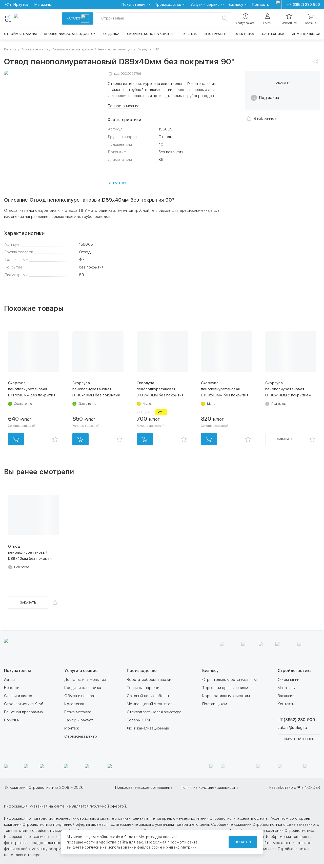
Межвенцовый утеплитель (151, 704)
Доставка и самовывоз (85, 679)
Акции (9, 679)
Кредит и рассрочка (82, 687)
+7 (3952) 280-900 (296, 719)
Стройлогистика (295, 670)
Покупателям (134, 4)
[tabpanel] (118, 237)
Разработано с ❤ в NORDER (294, 787)
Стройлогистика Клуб (23, 704)
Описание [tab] (118, 183)
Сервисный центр (80, 736)
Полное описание (123, 106)
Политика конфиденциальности (209, 787)
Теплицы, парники (143, 687)
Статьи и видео (18, 696)
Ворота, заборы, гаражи (149, 679)
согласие (93, 847)
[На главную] (32, 18)
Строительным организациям (229, 679)
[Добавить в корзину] (16, 439)
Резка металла (77, 712)
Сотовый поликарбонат (148, 696)
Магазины (286, 687)
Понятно (243, 842)
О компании (288, 679)
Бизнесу (236, 4)
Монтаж (71, 728)
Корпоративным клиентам (226, 696)
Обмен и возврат (80, 696)
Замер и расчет (78, 720)
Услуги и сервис (204, 4)
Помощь (11, 720)
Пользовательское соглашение (144, 787)
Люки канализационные (148, 728)
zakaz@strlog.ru (292, 727)
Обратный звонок (299, 739)
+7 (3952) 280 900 (303, 4)
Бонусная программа (23, 712)
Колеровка (74, 704)
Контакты (261, 4)
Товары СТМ (138, 720)
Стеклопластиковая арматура (154, 712)
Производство (168, 4)
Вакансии (286, 696)
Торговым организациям (225, 687)
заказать (282, 83)
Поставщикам (214, 704)
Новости (11, 687)
